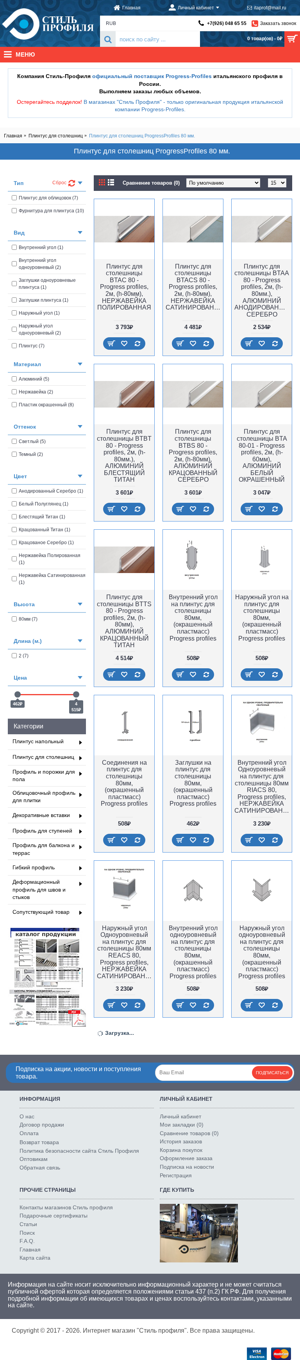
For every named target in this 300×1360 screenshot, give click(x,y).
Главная (13, 136)
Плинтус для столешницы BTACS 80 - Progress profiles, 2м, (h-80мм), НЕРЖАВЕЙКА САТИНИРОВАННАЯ (194, 287)
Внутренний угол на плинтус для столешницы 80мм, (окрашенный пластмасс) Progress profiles (193, 618)
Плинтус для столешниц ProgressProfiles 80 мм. (142, 136)
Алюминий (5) (34, 379)
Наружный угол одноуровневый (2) (40, 329)
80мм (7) (28, 619)
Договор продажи (42, 1124)
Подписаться (272, 1072)
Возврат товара (39, 1142)
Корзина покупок (181, 1150)
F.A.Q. (27, 1241)
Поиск (27, 1233)
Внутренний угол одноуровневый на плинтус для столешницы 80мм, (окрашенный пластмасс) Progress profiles (193, 952)
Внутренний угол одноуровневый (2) (40, 264)
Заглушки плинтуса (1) (43, 300)
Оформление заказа (186, 1158)
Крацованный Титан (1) (44, 529)
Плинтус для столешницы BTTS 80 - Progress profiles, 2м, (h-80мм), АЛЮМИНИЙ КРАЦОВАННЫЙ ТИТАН (124, 621)
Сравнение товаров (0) (151, 183)
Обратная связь (40, 1167)
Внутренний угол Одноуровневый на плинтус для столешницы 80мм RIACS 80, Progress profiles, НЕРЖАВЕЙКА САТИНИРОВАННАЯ (263, 786)
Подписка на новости (187, 1167)
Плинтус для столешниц (56, 136)
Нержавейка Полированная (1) (49, 559)
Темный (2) (31, 454)
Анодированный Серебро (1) (51, 491)
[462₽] (17, 694)
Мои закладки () (182, 1124)
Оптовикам (34, 1159)
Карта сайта (35, 1258)
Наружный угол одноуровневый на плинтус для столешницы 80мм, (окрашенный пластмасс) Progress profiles (261, 952)
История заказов (181, 1141)
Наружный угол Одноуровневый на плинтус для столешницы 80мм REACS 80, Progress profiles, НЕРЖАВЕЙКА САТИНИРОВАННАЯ (125, 952)
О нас (27, 1116)
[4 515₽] (76, 694)
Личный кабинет (180, 1116)
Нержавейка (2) (36, 392)
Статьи (28, 1224)
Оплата (29, 1133)
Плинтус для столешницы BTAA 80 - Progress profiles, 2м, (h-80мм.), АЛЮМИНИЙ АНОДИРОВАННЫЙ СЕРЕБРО (263, 290)
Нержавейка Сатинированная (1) (52, 579)
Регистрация (176, 1175)
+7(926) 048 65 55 (226, 23)
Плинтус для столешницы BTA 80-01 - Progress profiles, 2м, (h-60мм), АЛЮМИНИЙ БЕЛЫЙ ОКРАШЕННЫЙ (262, 455)
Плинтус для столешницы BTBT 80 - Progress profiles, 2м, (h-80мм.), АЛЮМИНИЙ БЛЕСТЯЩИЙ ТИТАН (124, 455)
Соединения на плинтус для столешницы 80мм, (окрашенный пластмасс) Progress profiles (124, 783)
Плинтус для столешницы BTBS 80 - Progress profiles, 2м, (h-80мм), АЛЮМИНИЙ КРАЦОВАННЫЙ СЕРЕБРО (193, 455)
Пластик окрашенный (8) (46, 405)
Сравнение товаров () (189, 1133)
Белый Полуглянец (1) (43, 504)
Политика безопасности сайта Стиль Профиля (79, 1151)
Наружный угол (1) (39, 313)
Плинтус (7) (32, 346)
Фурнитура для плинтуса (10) (51, 211)
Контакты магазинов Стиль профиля (66, 1207)
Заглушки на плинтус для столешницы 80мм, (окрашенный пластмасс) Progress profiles (193, 783)
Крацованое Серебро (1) (46, 542)
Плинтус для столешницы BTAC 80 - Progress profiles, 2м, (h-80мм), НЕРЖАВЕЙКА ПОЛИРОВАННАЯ (124, 287)
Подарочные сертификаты (54, 1215)
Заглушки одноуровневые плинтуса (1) (47, 284)
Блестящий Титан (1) (42, 517)
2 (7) (24, 656)
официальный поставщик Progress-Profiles (152, 76)
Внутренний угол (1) (41, 247)
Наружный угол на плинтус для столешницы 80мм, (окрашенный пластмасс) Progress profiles (262, 618)
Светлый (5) (32, 441)
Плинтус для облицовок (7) (48, 198)
